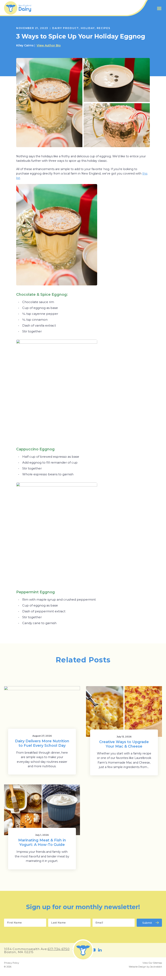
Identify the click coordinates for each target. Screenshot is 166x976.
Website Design (137, 966)
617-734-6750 (58, 948)
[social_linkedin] (99, 949)
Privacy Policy (11, 962)
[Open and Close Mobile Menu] (159, 8)
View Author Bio (49, 45)
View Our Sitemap (152, 962)
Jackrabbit (156, 966)
